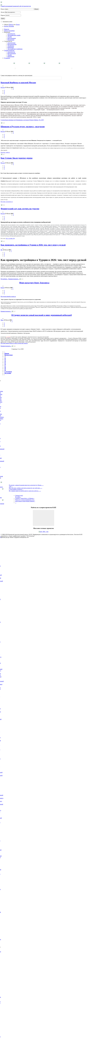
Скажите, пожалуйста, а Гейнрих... (24, 498)
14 (5, 361)
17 (5, 365)
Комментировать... (13, 279)
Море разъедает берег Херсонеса (34, 283)
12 (5, 358)
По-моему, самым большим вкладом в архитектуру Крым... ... (26, 485)
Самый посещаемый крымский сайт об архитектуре (16, 6)
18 (5, 367)
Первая (6, 353)
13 (5, 359)
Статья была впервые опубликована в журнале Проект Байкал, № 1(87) (22, 120)
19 (5, 368)
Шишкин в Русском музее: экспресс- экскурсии (23, 126)
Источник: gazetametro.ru (7, 201)
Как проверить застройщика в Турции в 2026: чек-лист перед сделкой (33, 245)
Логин (2, 12)
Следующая (8, 371)
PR (1, 250)
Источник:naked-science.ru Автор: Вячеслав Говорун (14, 343)
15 (5, 362)
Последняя (7, 373)
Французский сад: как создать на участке (20, 209)
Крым (2, 287)
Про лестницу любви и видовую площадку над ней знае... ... (25, 488)
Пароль (3, 15)
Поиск (3, 9)
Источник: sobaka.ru (5, 152)
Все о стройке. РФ (10, 238)
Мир (2, 320)
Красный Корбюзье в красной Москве (18, 82)
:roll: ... (11, 486)
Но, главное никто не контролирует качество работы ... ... (25, 490)
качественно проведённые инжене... (25, 501)
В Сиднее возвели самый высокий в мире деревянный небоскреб (41, 315)
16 (5, 364)
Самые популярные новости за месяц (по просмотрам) (16, 75)
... (15, 502)
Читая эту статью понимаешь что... (25, 499)
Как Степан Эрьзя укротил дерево (16, 158)
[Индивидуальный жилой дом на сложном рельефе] (21, 63)
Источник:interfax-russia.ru (8, 296)
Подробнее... (4, 279)
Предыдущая (8, 355)
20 (5, 370)
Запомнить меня (7, 21)
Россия (3, 87)
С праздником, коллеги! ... (16, 489)
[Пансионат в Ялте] (51, 63)
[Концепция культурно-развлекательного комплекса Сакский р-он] (66, 63)
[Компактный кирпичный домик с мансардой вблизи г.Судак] (36, 63)
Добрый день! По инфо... (19, 496)
